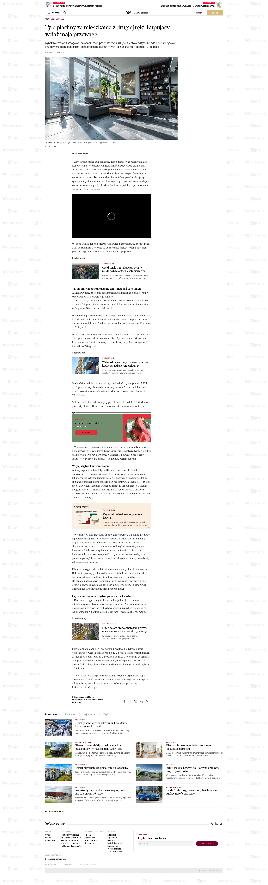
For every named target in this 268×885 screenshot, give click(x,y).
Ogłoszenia (90, 838)
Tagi (105, 714)
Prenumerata (91, 840)
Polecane (70, 714)
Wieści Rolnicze (114, 849)
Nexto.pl (111, 840)
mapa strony (50, 865)
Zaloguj (215, 13)
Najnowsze (89, 714)
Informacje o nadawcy (71, 843)
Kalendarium (68, 865)
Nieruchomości (141, 12)
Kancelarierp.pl (113, 846)
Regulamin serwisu (69, 840)
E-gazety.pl (112, 838)
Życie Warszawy (114, 851)
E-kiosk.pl (111, 835)
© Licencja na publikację (83, 697)
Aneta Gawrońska (80, 153)
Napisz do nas (51, 840)
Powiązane (51, 714)
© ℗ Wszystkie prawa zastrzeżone (87, 700)
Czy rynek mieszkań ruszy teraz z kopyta (122, 516)
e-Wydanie (199, 13)
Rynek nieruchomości (110, 624)
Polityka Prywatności (70, 835)
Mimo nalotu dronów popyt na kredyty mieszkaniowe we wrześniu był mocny (124, 629)
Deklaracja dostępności (71, 846)
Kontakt (48, 838)
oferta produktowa (88, 865)
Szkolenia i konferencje (55, 859)
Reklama (89, 835)
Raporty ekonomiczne (111, 510)
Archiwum (89, 843)
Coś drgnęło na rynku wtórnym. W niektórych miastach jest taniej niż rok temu (124, 269)
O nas (47, 835)
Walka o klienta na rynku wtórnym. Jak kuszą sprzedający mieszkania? (125, 364)
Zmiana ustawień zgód (71, 838)
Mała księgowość (115, 843)
